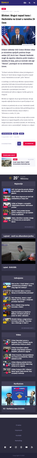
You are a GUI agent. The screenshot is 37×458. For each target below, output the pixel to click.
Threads (21, 447)
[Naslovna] (5, 3)
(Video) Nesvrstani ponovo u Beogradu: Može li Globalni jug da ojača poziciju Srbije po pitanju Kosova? (18, 342)
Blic (18, 11)
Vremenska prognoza (25, 3)
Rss (32, 447)
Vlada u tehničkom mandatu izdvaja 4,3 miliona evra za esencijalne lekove (18, 220)
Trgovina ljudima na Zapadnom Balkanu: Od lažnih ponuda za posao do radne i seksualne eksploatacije (18, 314)
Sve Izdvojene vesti (27, 328)
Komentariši (19, 143)
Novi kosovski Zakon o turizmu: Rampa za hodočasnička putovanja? (18, 292)
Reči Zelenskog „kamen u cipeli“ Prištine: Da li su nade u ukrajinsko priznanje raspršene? (18, 299)
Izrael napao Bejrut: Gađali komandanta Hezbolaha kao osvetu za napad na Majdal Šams (18, 162)
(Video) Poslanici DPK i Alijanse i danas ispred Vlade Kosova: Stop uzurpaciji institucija (18, 371)
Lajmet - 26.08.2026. (18, 254)
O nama (18, 425)
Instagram (16, 447)
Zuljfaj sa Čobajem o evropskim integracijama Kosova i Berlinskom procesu (18, 205)
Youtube (26, 447)
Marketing (18, 441)
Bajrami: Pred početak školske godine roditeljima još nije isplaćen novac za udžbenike (18, 212)
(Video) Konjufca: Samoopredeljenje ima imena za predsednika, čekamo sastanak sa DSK (18, 357)
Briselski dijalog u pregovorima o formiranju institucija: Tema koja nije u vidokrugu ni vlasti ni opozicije (18, 321)
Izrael (15, 133)
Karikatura (18, 383)
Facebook (5, 447)
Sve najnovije (29, 227)
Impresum (18, 430)
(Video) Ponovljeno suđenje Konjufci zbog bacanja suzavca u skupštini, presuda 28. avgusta (18, 349)
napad (21, 133)
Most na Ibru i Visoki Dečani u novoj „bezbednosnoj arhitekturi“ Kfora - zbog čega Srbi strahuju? (18, 285)
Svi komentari (29, 143)
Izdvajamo (18, 278)
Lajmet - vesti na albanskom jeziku (19, 236)
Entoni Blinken (6, 133)
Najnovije (18, 183)
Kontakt (18, 435)
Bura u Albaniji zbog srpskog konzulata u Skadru (18, 306)
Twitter (10, 447)
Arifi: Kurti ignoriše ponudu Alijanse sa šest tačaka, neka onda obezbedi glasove (18, 191)
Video (18, 334)
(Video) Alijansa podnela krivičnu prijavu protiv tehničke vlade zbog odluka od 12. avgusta (18, 364)
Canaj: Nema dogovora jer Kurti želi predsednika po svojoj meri (18, 198)
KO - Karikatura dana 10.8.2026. (18, 399)
